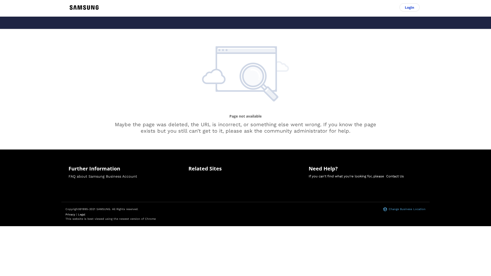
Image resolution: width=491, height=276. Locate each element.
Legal (81, 214)
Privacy (70, 214)
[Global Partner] (84, 7)
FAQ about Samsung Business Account (103, 176)
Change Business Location (407, 209)
